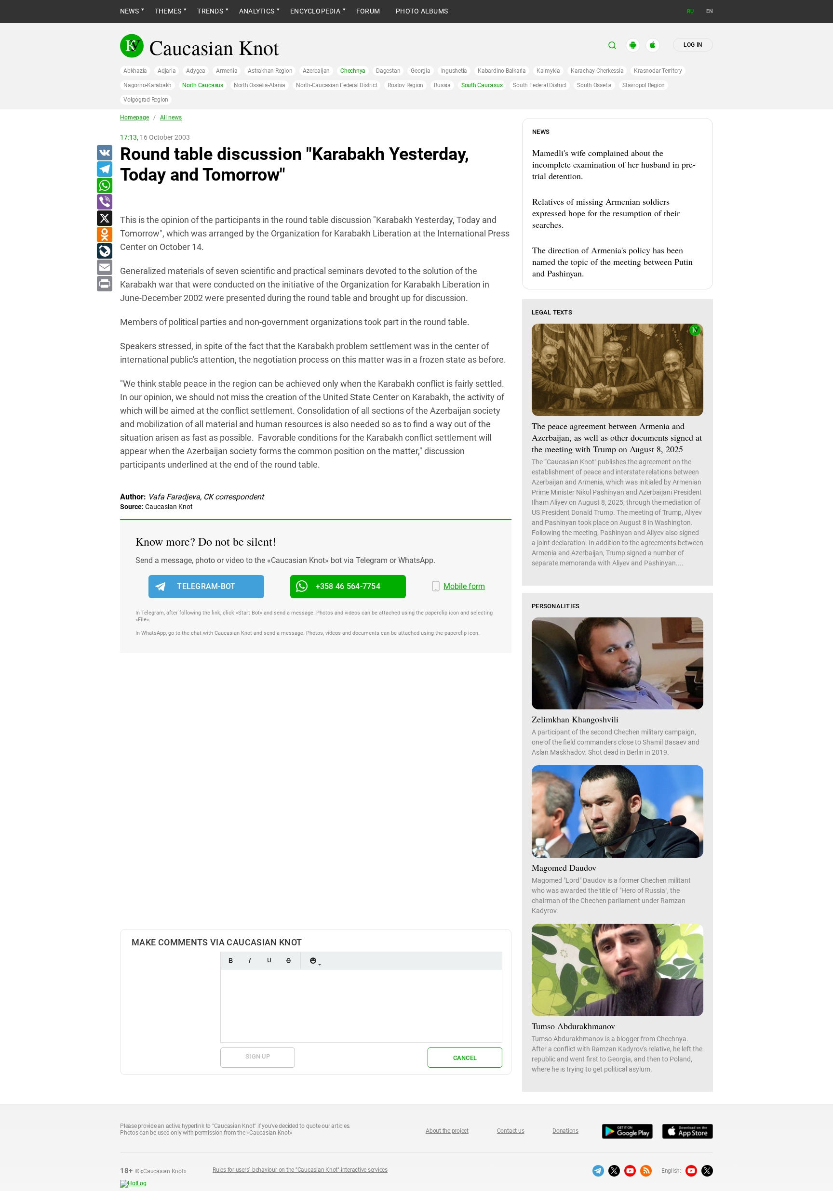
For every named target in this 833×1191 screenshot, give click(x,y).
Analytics (256, 11)
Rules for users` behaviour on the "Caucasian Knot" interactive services (300, 1169)
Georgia (420, 70)
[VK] (104, 153)
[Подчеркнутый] (269, 960)
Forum (368, 11)
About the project (447, 1130)
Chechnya (352, 70)
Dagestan (388, 70)
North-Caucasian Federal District (336, 85)
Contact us (510, 1130)
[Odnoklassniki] (104, 235)
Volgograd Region (145, 99)
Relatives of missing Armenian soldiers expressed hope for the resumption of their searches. (606, 213)
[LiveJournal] (104, 251)
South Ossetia (594, 85)
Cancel (465, 1057)
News (129, 11)
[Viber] (104, 202)
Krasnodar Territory (658, 70)
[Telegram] (104, 169)
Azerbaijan (316, 70)
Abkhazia (135, 70)
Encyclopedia (315, 11)
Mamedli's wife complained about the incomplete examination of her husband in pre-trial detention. (614, 164)
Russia (442, 85)
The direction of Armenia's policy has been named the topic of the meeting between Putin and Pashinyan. (612, 261)
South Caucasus (482, 85)
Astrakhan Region (270, 70)
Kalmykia (548, 70)
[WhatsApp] (104, 186)
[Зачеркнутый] (288, 960)
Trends (210, 11)
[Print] (104, 284)
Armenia (226, 70)
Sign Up (257, 1056)
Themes (168, 11)
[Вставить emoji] (312, 960)
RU (690, 11)
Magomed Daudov (564, 867)
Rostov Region (405, 85)
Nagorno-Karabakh (147, 85)
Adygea (195, 70)
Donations (565, 1130)
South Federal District (539, 85)
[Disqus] (315, 801)
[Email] (104, 268)
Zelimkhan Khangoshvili (575, 719)
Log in (693, 44)
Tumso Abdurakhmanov (573, 1026)
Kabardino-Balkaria (502, 70)
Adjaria (166, 70)
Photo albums (422, 11)
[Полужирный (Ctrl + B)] (230, 960)
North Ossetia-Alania (259, 85)
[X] (104, 218)
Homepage (134, 117)
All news (171, 117)
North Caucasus (202, 85)
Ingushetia (454, 70)
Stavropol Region (643, 85)
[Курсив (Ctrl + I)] (249, 960)
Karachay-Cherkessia (597, 70)
